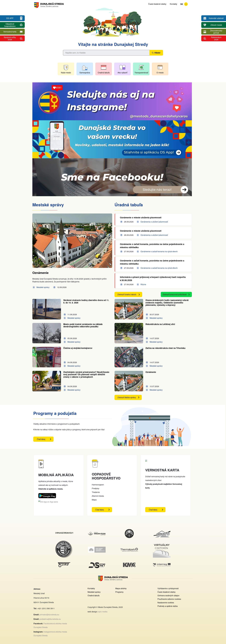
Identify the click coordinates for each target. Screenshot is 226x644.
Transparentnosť (141, 72)
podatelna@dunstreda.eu (50, 619)
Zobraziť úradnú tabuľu (126, 294)
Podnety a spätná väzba (167, 606)
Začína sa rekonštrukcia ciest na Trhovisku (165, 348)
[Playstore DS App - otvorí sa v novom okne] (47, 495)
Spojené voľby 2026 (10, 38)
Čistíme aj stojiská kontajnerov (77, 348)
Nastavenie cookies (165, 602)
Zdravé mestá (216, 25)
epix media (102, 611)
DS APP (9, 18)
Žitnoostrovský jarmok (216, 31)
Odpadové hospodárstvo (10, 24)
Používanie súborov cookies (169, 599)
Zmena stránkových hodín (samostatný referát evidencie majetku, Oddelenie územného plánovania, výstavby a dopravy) (167, 302)
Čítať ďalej (45, 440)
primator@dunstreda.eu (49, 614)
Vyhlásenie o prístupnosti (168, 588)
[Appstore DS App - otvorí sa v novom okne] (48, 501)
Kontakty (173, 4)
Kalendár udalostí (216, 18)
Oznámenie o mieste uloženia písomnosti (140, 217)
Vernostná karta (9, 31)
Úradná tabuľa (104, 72)
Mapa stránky (121, 588)
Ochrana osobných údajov (168, 595)
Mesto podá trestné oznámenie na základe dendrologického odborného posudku (83, 325)
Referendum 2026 (216, 38)
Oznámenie (40, 272)
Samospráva (84, 72)
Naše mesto (66, 72)
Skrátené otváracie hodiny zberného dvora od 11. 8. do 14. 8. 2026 (86, 301)
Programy (119, 592)
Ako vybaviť (122, 72)
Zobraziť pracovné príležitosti (175, 294)
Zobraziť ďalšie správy (126, 397)
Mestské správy (94, 592)
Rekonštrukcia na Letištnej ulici (160, 324)
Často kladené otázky (157, 4)
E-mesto (160, 72)
